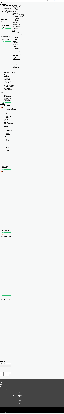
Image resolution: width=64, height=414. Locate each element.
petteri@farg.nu (18, 392)
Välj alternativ (3, 169)
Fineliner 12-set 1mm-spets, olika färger (6, 293)
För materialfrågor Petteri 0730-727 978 (18, 396)
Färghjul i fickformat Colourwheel (6, 39)
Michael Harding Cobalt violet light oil (6, 100)
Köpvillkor (20, 403)
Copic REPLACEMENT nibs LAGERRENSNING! (5, 167)
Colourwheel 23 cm (4, 32)
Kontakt (20, 402)
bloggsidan (7, 12)
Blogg (20, 401)
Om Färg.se (20, 400)
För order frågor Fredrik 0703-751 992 (17, 395)
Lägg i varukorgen (4, 28)
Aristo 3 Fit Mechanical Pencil (5, 230)
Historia (20, 399)
